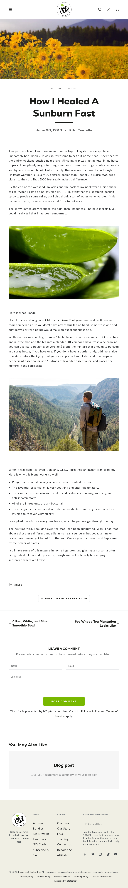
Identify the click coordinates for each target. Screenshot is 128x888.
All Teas (38, 823)
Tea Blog (63, 839)
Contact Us (64, 844)
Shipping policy (81, 876)
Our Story (63, 828)
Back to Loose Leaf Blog (66, 598)
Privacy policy (43, 876)
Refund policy (26, 876)
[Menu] (10, 9)
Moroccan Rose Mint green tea (68, 320)
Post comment (64, 701)
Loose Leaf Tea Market (29, 872)
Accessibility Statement (65, 881)
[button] (99, 9)
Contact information (102, 876)
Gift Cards (40, 844)
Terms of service (62, 876)
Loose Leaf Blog (67, 89)
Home (53, 89)
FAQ (60, 833)
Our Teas (63, 823)
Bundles (38, 828)
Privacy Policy (90, 711)
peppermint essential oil (25, 361)
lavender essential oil (76, 361)
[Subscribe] (117, 824)
